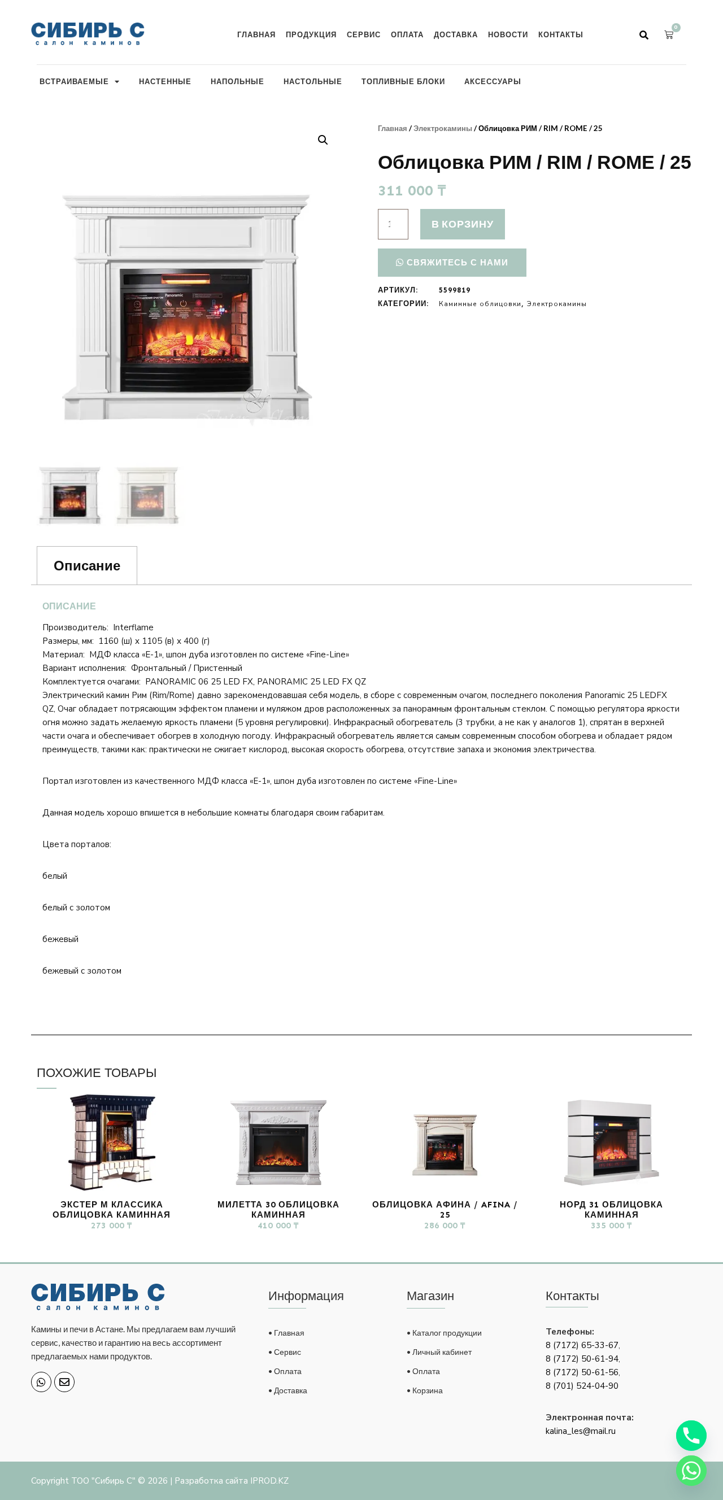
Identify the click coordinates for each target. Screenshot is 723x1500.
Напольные (237, 81)
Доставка (456, 34)
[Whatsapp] (41, 1382)
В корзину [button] (111, 1247)
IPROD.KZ (269, 1480)
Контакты (560, 34)
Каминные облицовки (480, 303)
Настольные (313, 81)
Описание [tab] (87, 565)
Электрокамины (442, 128)
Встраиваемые (74, 81)
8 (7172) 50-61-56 (582, 1372)
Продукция (311, 34)
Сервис (364, 34)
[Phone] (691, 1435)
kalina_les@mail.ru (581, 1431)
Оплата (407, 34)
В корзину (463, 223)
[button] (644, 35)
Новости (508, 34)
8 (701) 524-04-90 (582, 1386)
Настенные (165, 81)
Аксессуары (492, 81)
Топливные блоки (403, 81)
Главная (256, 34)
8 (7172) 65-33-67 (582, 1345)
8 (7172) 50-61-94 (582, 1358)
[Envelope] (64, 1382)
